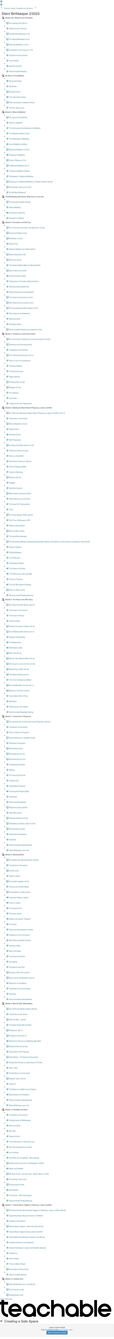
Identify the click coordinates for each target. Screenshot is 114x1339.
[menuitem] (1, 5)
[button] (1, 2)
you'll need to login (66, 1330)
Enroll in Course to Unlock (57, 1333)
